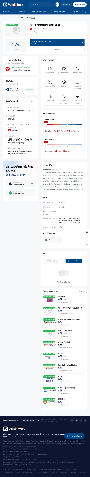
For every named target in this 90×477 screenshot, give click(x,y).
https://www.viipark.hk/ (17, 154)
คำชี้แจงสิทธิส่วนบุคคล (60, 434)
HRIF (36, 469)
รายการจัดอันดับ (39, 12)
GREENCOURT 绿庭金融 (26, 18)
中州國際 (28, 469)
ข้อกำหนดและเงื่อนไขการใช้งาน (38, 434)
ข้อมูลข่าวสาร (59, 12)
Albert (18, 472)
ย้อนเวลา (57, 49)
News (75, 12)
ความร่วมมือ (17, 436)
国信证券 (63, 472)
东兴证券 (54, 472)
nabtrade (73, 472)
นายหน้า (21, 12)
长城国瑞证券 (17, 469)
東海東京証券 (27, 472)
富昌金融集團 (8, 472)
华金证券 (6, 469)
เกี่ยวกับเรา (7, 434)
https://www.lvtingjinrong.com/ (20, 151)
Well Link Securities (48, 469)
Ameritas (61, 469)
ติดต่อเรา (6, 436)
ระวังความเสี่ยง (19, 434)
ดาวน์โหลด (81, 4)
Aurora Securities (42, 472)
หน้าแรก (7, 12)
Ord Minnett (71, 469)
